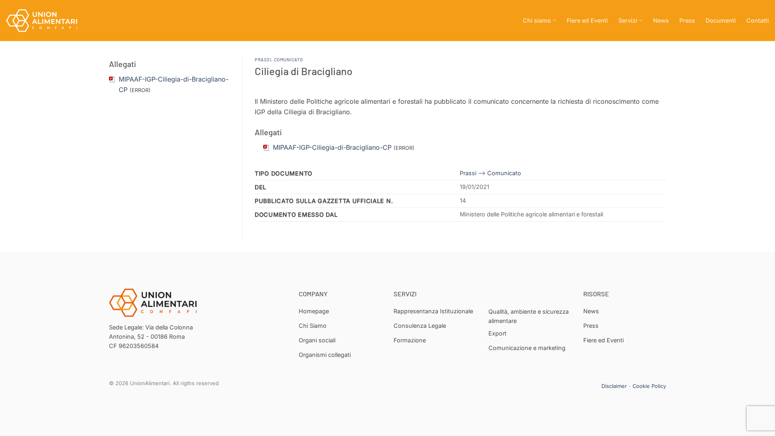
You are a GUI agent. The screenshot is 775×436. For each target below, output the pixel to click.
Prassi (263, 59)
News (661, 20)
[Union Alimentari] (46, 20)
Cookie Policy (649, 386)
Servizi (627, 20)
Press (687, 20)
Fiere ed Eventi (587, 20)
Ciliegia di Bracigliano (303, 71)
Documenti (721, 20)
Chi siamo (537, 20)
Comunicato (288, 59)
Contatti (757, 20)
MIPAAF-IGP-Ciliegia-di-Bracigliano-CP (332, 147)
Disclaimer (614, 386)
